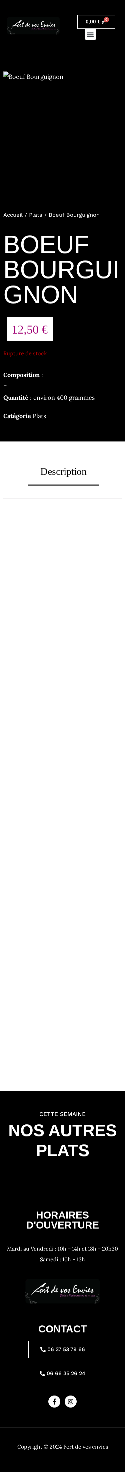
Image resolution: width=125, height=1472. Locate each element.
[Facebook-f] (54, 1402)
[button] (90, 34)
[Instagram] (71, 1402)
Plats (35, 215)
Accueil (13, 215)
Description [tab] (63, 471)
